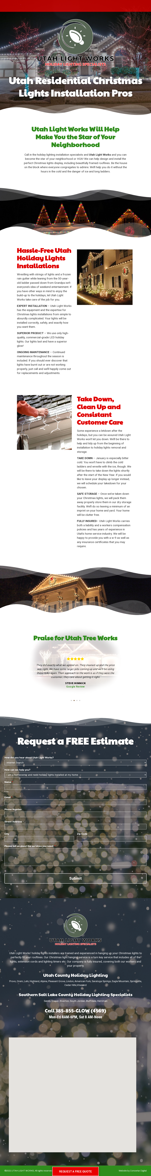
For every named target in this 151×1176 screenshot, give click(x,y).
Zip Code (82, 833)
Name (8, 782)
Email (8, 797)
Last (79, 791)
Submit (75, 878)
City (6, 833)
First (6, 791)
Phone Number (13, 809)
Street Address (13, 821)
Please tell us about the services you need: (30, 846)
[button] (71, 700)
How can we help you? (17, 769)
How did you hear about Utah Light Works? (29, 757)
